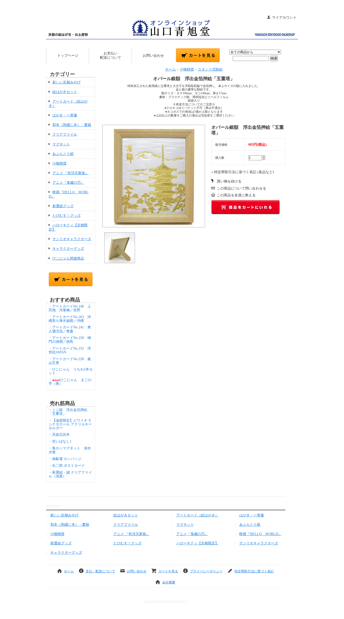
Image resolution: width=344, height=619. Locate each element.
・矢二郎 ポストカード (67, 466)
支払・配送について (100, 571)
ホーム (170, 69)
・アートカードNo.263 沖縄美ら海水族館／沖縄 (70, 319)
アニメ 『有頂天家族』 (70, 173)
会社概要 (168, 582)
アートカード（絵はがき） (197, 515)
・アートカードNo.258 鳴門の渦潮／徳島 (70, 340)
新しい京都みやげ (66, 82)
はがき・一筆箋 (64, 115)
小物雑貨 (59, 163)
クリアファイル (64, 134)
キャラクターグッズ (68, 249)
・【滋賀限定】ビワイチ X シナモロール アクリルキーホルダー (70, 424)
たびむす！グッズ (66, 216)
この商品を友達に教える (236, 195)
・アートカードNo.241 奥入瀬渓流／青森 (70, 329)
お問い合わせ (153, 55)
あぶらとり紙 (63, 154)
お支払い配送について (110, 55)
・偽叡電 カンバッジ (65, 459)
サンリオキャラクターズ (71, 239)
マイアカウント (284, 17)
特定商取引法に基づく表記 (254, 571)
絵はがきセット (64, 92)
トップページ (67, 55)
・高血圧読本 (59, 435)
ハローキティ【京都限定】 (197, 543)
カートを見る (168, 571)
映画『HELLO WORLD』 (260, 534)
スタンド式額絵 (210, 69)
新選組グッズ (63, 206)
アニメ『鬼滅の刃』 (68, 182)
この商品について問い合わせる (241, 188)
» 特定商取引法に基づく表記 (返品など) (242, 172)
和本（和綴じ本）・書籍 (71, 125)
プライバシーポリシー (206, 571)
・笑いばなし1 (60, 441)
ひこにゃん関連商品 (68, 258)
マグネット (61, 144)
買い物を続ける (229, 181)
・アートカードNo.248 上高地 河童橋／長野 (70, 308)
